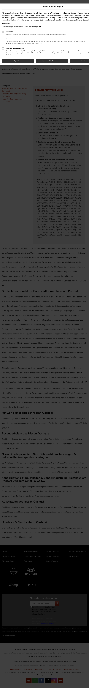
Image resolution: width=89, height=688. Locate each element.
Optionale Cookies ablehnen (52, 61)
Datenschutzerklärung (74, 20)
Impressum (6, 23)
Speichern (18, 61)
